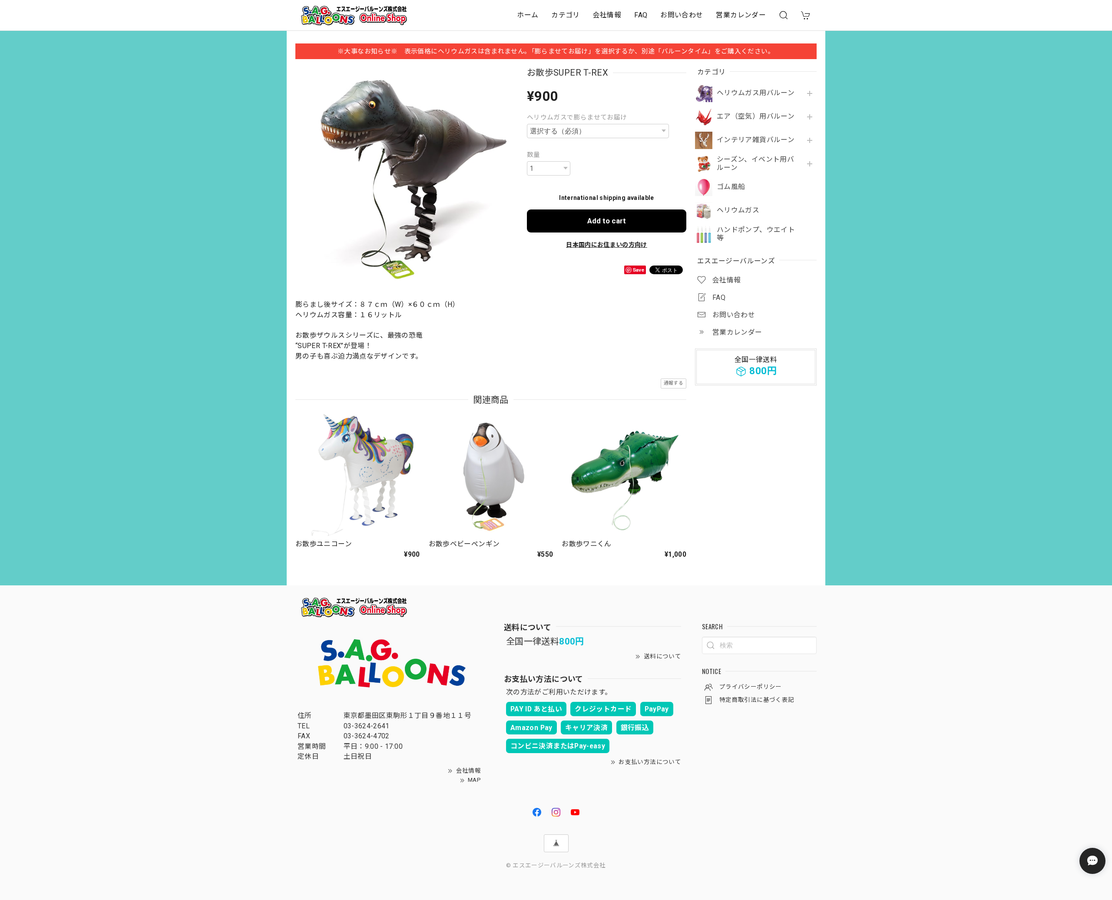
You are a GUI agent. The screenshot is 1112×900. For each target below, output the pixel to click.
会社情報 (607, 15)
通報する (673, 383)
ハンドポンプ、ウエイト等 (756, 234)
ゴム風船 (731, 187)
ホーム (527, 15)
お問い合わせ (681, 15)
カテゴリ (565, 15)
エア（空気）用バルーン (755, 116)
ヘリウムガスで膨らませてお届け (577, 117)
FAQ (640, 15)
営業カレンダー (741, 15)
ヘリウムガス (738, 210)
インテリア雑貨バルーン (755, 140)
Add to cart (606, 220)
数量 (533, 155)
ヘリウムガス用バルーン (755, 93)
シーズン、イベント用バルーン (755, 164)
